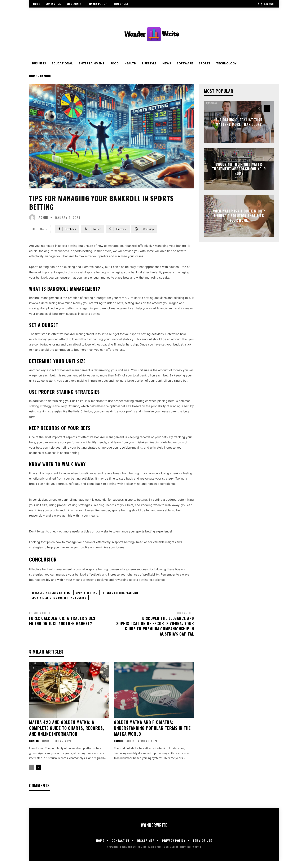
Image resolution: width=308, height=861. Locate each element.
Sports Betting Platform (120, 592)
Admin (43, 217)
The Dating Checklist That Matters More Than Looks (239, 122)
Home (33, 76)
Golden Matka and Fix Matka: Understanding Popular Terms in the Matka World (152, 728)
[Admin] (33, 217)
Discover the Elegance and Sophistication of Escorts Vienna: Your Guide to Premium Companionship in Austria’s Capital (155, 626)
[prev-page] (31, 767)
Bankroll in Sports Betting (50, 592)
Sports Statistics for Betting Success (58, 597)
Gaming (45, 76)
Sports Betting (86, 592)
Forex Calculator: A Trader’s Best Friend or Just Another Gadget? (63, 620)
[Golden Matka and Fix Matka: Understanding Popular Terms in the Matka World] (154, 690)
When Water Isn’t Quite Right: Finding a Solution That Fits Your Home (238, 216)
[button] (266, 3)
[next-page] (38, 767)
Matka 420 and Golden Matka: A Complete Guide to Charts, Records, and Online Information (66, 728)
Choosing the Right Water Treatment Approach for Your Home (239, 169)
